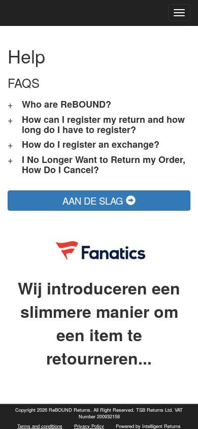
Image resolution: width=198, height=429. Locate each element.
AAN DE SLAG (94, 200)
